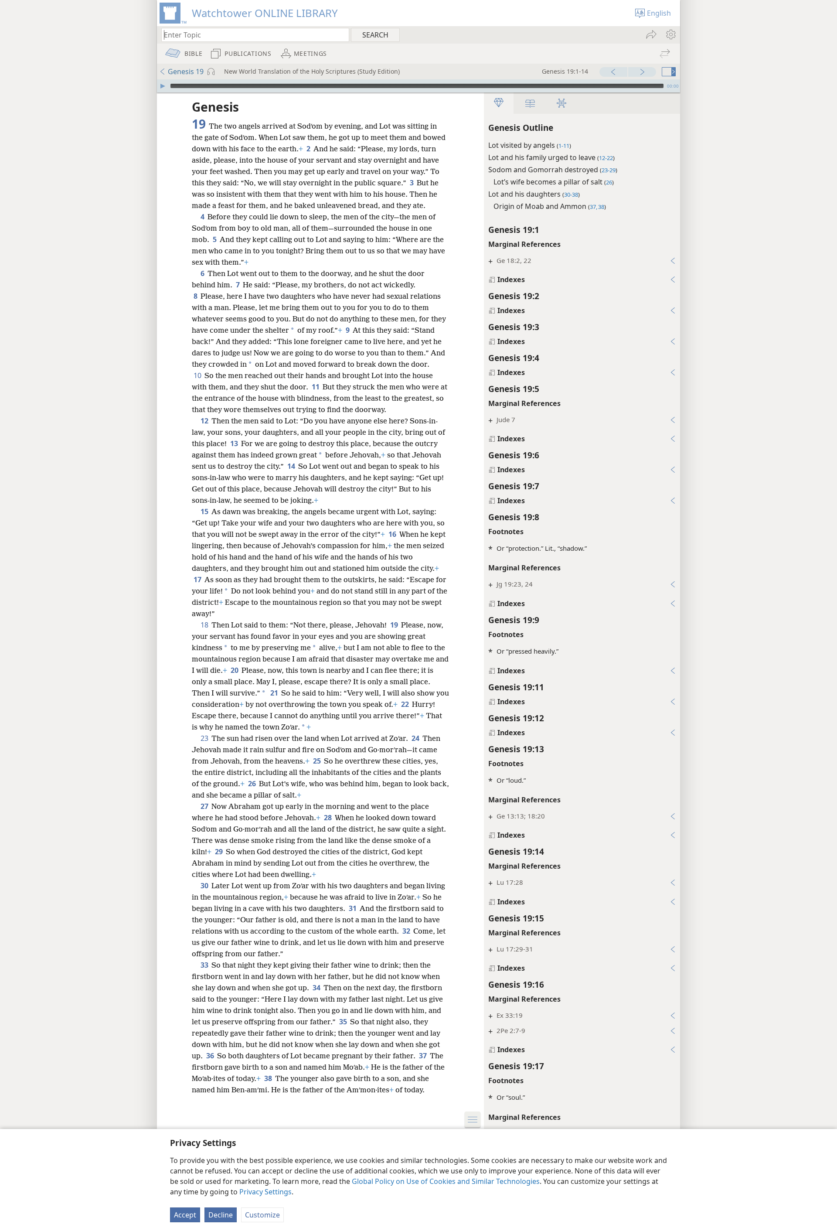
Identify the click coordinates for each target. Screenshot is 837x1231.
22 (405, 704)
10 (198, 375)
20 (235, 670)
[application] (418, 85)
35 (343, 1021)
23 (205, 738)
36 (210, 1056)
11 (316, 387)
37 (423, 1056)
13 (234, 443)
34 (317, 987)
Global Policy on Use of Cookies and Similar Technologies (446, 1181)
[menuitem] (670, 34)
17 (198, 579)
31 (353, 908)
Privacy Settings (265, 1192)
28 (328, 817)
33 (205, 965)
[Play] (162, 85)
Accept (185, 1215)
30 (205, 885)
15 (205, 511)
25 (317, 761)
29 (219, 851)
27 (205, 806)
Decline (220, 1215)
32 (407, 931)
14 (291, 466)
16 (393, 534)
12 (205, 421)
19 (394, 625)
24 (416, 738)
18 (205, 625)
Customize (262, 1215)
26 (252, 783)
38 (268, 1078)
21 (274, 693)
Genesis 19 (186, 71)
